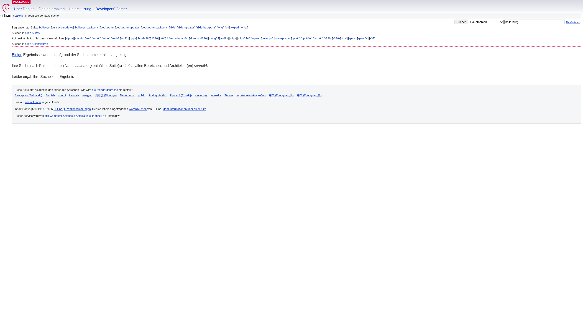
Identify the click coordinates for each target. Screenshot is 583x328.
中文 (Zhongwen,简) (281, 95)
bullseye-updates (62, 27)
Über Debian (24, 9)
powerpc (267, 38)
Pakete (19, 15)
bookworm (107, 27)
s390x (336, 38)
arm (88, 38)
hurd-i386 (144, 38)
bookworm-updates (128, 27)
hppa (133, 38)
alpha (69, 38)
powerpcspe (282, 38)
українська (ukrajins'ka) (251, 95)
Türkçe (229, 95)
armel (106, 38)
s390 (328, 38)
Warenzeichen (138, 109)
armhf (115, 38)
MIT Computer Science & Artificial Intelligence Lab (75, 116)
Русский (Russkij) (181, 95)
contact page (33, 102)
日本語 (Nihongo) (106, 95)
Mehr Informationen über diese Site (184, 109)
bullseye (44, 27)
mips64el (243, 38)
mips (233, 38)
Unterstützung (80, 9)
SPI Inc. (58, 109)
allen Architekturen (36, 44)
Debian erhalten (52, 9)
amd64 (79, 38)
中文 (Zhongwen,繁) (309, 95)
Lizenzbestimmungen (77, 109)
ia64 (162, 38)
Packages (21, 1)
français (74, 95)
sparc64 (363, 38)
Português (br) (157, 95)
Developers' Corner (111, 9)
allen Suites (32, 33)
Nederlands (127, 95)
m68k (224, 38)
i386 (155, 38)
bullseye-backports (87, 27)
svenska (216, 95)
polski (141, 95)
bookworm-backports (155, 27)
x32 (372, 38)
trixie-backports (206, 27)
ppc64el (307, 38)
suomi (62, 95)
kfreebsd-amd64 (177, 38)
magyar (87, 95)
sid (227, 27)
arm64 (96, 38)
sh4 (344, 38)
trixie (173, 27)
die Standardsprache (105, 90)
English (50, 95)
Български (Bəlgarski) (28, 95)
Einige (17, 55)
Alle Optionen (573, 22)
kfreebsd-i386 (198, 38)
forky (220, 27)
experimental (239, 27)
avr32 (124, 38)
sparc (352, 38)
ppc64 (295, 38)
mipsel (255, 38)
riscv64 (318, 38)
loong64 (214, 38)
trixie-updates (186, 27)
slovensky (201, 95)
